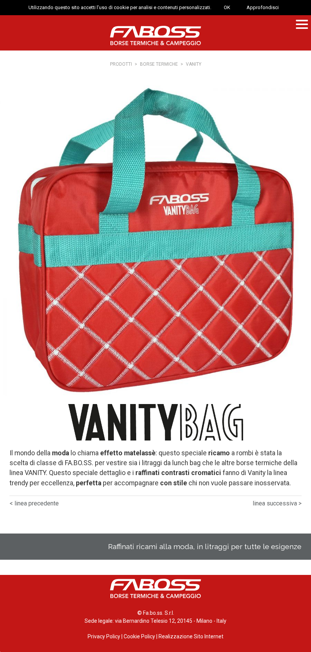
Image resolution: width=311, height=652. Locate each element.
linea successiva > (277, 503)
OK (227, 7)
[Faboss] (155, 35)
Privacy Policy (104, 636)
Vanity (193, 64)
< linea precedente (34, 503)
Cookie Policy (139, 636)
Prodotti (121, 64)
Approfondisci (263, 7)
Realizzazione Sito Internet (191, 636)
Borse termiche (159, 64)
